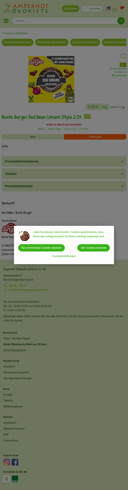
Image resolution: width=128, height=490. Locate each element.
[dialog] (64, 245)
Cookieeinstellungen (64, 256)
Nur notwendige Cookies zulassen (41, 247)
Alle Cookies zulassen (93, 247)
